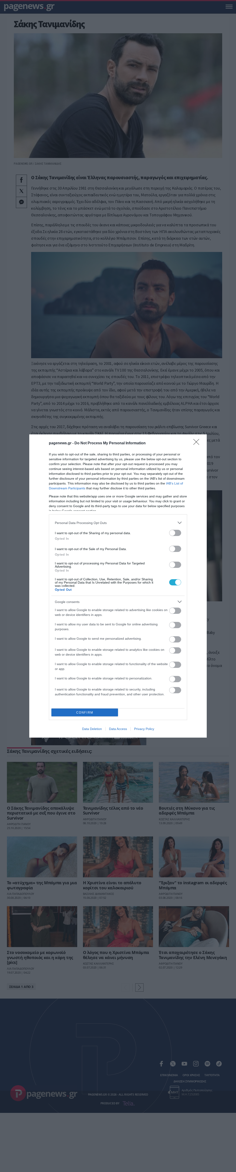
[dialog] (118, 586)
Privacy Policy (144, 729)
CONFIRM (84, 712)
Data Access (118, 729)
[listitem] (118, 522)
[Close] (197, 443)
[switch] (175, 533)
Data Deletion (92, 729)
